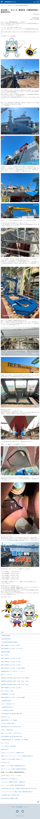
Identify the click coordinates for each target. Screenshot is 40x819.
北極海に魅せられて (4, 749)
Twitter (17, 811)
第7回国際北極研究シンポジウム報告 (8, 694)
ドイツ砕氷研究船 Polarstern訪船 (7, 710)
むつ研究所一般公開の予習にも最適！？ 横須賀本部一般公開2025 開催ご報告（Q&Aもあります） (19, 788)
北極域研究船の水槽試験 (5, 651)
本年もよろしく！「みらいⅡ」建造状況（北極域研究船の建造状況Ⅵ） (14, 769)
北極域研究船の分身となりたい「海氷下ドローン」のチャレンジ (13, 671)
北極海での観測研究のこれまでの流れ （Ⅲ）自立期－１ (11, 658)
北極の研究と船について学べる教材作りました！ (10, 778)
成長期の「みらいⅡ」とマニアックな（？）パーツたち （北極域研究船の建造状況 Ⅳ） (17, 755)
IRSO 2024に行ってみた (5, 762)
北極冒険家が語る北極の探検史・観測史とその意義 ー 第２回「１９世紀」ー (15, 681)
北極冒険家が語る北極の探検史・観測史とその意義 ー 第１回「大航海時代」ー (16, 677)
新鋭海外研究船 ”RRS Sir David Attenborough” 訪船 (11, 726)
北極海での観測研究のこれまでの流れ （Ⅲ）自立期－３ (11, 664)
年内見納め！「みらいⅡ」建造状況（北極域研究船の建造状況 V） (13, 765)
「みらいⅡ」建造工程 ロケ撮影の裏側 (8, 746)
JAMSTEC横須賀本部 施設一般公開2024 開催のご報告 (11, 736)
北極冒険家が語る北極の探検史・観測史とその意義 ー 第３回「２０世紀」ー (15, 684)
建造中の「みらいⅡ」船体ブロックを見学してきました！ (11, 733)
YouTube (22, 811)
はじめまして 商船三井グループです (8, 703)
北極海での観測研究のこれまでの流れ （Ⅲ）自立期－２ (11, 661)
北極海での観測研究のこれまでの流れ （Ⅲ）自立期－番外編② (13, 697)
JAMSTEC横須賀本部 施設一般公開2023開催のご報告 (11, 713)
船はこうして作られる (5, 742)
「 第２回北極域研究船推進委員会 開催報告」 (9, 642)
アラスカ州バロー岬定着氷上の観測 (7, 723)
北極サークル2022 (4, 655)
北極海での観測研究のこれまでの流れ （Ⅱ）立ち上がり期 (11, 648)
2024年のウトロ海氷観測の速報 (7, 729)
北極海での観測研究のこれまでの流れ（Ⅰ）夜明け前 (10, 645)
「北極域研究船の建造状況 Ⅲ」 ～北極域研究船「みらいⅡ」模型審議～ (15, 739)
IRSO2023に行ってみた (5, 716)
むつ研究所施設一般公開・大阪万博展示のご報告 (10, 795)
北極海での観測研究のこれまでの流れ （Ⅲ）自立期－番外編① (13, 668)
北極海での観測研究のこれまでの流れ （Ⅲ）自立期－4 (11, 687)
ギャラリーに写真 (11, 441)
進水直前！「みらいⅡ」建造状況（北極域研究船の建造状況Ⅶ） (13, 772)
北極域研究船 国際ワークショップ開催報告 (9, 720)
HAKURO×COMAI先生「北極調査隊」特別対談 (9, 798)
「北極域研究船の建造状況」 (6, 638)
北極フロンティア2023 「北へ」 (7, 674)
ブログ (17, 90)
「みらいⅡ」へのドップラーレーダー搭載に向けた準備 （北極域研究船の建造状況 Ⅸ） (17, 791)
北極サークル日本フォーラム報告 (7, 690)
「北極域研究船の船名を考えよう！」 (8, 707)
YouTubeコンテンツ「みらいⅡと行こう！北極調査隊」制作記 (12, 752)
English (34, 1)
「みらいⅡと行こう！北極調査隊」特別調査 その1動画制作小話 (13, 782)
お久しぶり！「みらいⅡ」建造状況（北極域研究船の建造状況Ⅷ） (13, 785)
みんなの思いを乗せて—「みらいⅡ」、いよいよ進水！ (11, 775)
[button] (38, 1)
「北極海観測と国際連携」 (6, 635)
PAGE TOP (38, 802)
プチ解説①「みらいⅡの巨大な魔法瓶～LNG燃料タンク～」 (12, 759)
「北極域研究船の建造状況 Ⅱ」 (7, 700)
